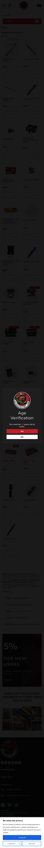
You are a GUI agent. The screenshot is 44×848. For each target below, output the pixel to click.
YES (22, 431)
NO (22, 437)
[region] (22, 832)
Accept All (22, 837)
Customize (11, 844)
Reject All (32, 844)
